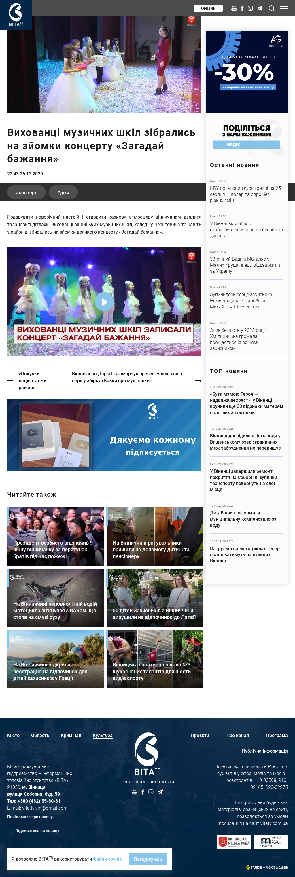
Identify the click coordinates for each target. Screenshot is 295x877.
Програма (277, 735)
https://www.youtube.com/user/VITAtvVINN (104, 435)
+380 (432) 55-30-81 (39, 801)
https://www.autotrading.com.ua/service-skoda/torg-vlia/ (247, 72)
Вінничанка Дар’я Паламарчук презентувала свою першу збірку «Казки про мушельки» (127, 376)
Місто (13, 735)
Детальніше (246, 191)
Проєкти (200, 735)
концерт (28, 192)
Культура (103, 735)
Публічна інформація (265, 751)
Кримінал (71, 735)
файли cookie (107, 859)
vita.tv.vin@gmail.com (44, 808)
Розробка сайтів (277, 867)
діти (64, 192)
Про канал (237, 735)
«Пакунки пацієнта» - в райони (32, 380)
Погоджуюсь (148, 859)
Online (208, 8)
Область (40, 735)
